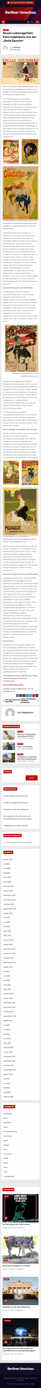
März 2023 (7, 1043)
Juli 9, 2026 (21, 749)
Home (9, 1384)
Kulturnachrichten (10, 1132)
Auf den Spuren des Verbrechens (15, 796)
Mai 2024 (6, 980)
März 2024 (7, 989)
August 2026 (8, 859)
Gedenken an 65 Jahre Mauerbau (16, 809)
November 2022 (9, 1061)
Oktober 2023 (8, 1012)
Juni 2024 (6, 976)
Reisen (5, 1163)
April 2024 (7, 985)
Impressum (20, 1384)
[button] (32, 22)
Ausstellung (7, 1114)
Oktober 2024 (8, 958)
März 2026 (7, 882)
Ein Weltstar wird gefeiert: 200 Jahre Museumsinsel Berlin (27, 759)
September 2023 (9, 1016)
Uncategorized (8, 1176)
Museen (6, 30)
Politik (5, 1158)
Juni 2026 (6, 868)
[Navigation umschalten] (28, 22)
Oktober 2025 (8, 904)
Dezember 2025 (9, 895)
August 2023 (7, 1021)
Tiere (5, 1167)
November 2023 (9, 1007)
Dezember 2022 (9, 1056)
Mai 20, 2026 (21, 761)
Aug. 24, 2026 (9, 1228)
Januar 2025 (8, 944)
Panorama (7, 1154)
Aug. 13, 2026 (9, 1310)
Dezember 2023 (9, 1003)
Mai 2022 (6, 1088)
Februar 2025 (8, 940)
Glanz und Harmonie (25, 747)
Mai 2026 (6, 873)
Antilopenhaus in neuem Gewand (15, 826)
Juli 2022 (6, 1079)
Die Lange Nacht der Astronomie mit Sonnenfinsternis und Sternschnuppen (18, 1349)
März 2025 (7, 935)
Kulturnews (7, 1136)
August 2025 (8, 913)
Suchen (7, 772)
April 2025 (7, 931)
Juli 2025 (6, 918)
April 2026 (7, 877)
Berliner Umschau (20, 12)
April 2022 (7, 1092)
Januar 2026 (8, 891)
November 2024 (9, 953)
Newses (32, 1378)
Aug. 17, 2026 (9, 1269)
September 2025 (9, 909)
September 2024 (9, 962)
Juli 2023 (6, 1025)
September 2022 (9, 1070)
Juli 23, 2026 (21, 738)
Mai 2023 (6, 1034)
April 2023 (7, 1038)
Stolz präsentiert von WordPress (14, 1378)
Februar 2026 (8, 886)
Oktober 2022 (8, 1065)
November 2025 (9, 900)
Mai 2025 (6, 927)
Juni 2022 (6, 1083)
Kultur (5, 1127)
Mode (5, 1141)
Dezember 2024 (9, 949)
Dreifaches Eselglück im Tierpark (15, 803)
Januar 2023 (8, 1052)
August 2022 (7, 1074)
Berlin (5, 1118)
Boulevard (7, 1123)
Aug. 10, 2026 (9, 1354)
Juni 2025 (6, 922)
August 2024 (8, 967)
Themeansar (20, 1380)
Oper (5, 1149)
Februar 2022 (8, 1097)
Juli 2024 (6, 971)
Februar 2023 (8, 1047)
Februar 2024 (8, 994)
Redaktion (16, 47)
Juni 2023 (6, 1030)
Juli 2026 (6, 864)
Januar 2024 (8, 998)
